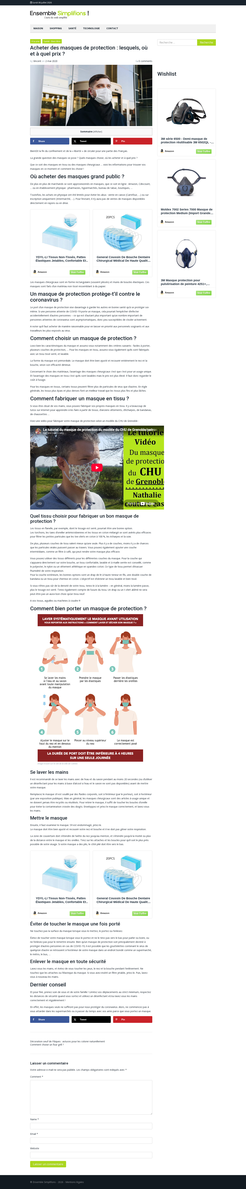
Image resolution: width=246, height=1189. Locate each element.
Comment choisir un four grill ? (47, 1044)
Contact (112, 28)
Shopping (56, 28)
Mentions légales (74, 1182)
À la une (35, 41)
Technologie (91, 28)
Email (34, 1133)
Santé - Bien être (52, 41)
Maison (38, 28)
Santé (72, 28)
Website (34, 1148)
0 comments (145, 61)
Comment (36, 1076)
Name (34, 1119)
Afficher (97, 131)
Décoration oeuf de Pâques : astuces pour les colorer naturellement (67, 1041)
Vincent (37, 61)
